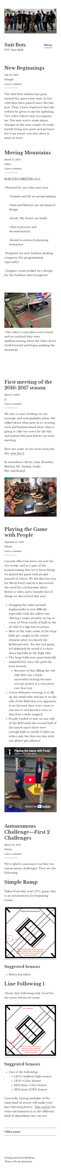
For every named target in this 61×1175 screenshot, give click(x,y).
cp (5, 399)
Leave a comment (13, 84)
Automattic (26, 1161)
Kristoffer (9, 79)
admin (7, 164)
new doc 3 (17, 453)
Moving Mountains (27, 153)
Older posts (12, 1131)
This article (42, 1107)
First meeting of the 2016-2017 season (28, 385)
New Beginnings (24, 68)
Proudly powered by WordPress (19, 1157)
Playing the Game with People (26, 532)
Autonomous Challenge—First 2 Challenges (27, 832)
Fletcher (8, 546)
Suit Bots (15, 45)
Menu (48, 45)
